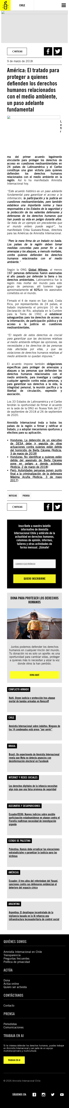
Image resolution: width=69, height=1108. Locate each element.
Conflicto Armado (18, 689)
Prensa (26, 495)
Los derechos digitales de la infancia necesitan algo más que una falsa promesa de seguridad (33, 787)
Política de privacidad (17, 962)
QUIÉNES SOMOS (15, 941)
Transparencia (12, 955)
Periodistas (10, 1024)
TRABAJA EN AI (14, 1060)
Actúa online (11, 983)
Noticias (13, 495)
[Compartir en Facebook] (48, 51)
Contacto (9, 1005)
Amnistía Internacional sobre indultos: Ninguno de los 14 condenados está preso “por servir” (34, 727)
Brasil (12, 746)
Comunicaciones (14, 1027)
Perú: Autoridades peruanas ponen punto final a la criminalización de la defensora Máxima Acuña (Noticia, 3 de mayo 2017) (36, 475)
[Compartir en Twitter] (58, 51)
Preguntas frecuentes (16, 958)
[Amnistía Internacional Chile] (5, 5)
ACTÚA (8, 970)
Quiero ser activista (15, 987)
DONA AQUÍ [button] (34, 675)
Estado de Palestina (19, 840)
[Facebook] (34, 1094)
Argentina (14, 904)
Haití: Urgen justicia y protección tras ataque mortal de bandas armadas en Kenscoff (32, 699)
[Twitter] (52, 1094)
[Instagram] (43, 1094)
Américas (13, 872)
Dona (7, 980)
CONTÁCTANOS (13, 995)
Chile (11, 717)
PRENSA (9, 1013)
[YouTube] (61, 1094)
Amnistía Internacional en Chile (23, 952)
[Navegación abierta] (63, 5)
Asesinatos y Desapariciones (24, 806)
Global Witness (37, 269)
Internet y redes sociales (23, 777)
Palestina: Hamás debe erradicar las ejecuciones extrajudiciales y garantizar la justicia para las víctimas (34, 853)
